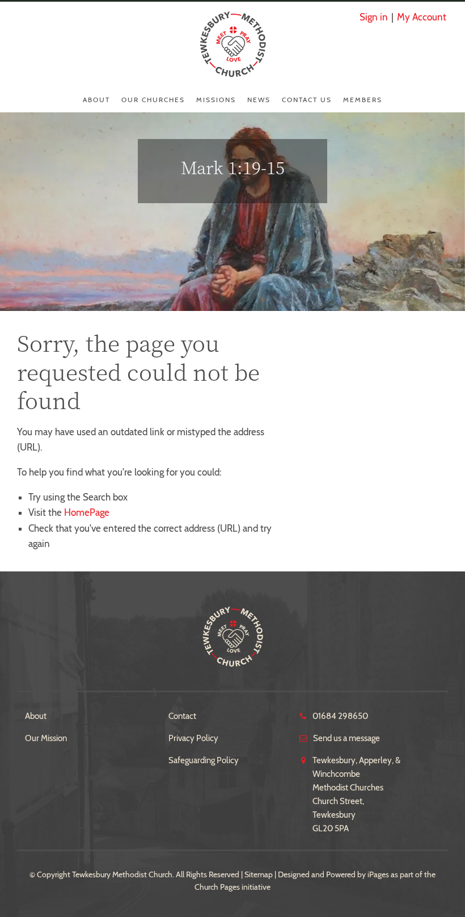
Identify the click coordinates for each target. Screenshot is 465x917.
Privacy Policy (193, 738)
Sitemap (258, 874)
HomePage (86, 512)
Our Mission (46, 738)
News (258, 99)
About (96, 99)
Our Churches (153, 99)
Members (362, 99)
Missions (216, 99)
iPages (378, 874)
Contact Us (307, 99)
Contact (182, 716)
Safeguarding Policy (203, 760)
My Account (421, 17)
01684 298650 (340, 716)
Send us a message (346, 738)
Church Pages (217, 887)
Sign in (374, 17)
